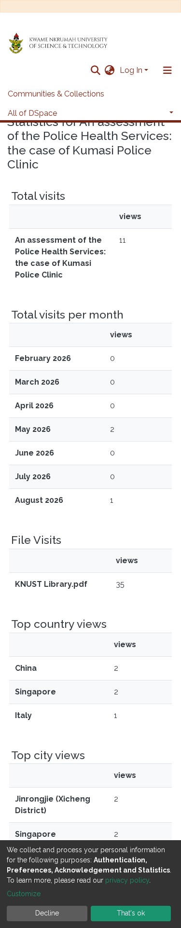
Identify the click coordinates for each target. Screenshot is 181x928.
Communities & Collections (56, 93)
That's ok (131, 913)
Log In (131, 70)
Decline (47, 913)
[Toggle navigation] (167, 70)
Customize (24, 894)
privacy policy (127, 880)
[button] (110, 70)
